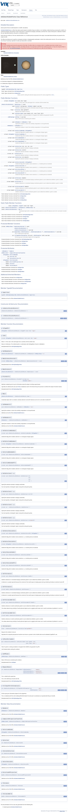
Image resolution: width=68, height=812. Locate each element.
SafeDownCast (22, 207)
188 (10, 767)
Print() (19, 386)
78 (8, 79)
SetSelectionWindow (20, 130)
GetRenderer (18, 125)
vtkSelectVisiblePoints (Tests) (10, 76)
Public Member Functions (51, 15)
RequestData (17, 231)
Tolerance (12, 263)
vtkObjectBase (23, 200)
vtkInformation (25, 231)
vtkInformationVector (36, 231)
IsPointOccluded (19, 113)
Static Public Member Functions (61, 15)
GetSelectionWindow (20, 134)
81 (9, 298)
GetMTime (17, 117)
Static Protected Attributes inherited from (14, 283)
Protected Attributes (57, 17)
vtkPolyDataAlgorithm (11, 89)
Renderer (12, 251)
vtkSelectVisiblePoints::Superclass (26, 294)
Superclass (19, 89)
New (19, 209)
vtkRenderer (25, 122)
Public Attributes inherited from (12, 277)
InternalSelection (14, 258)
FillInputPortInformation (20, 235)
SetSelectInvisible (20, 162)
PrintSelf (17, 106)
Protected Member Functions (48, 17)
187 (10, 757)
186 (10, 746)
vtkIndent (30, 106)
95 (9, 412)
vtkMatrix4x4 (5, 252)
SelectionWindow (14, 254)
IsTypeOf (21, 205)
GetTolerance (18, 181)
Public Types (44, 15)
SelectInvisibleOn (19, 169)
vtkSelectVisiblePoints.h (12, 20)
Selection (12, 256)
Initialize (17, 109)
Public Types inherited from (13, 91)
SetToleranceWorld (19, 186)
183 (10, 725)
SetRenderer (18, 122)
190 (10, 789)
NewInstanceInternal (19, 226)
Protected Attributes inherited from (13, 267)
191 (10, 799)
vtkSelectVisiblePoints (6, 30)
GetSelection (18, 153)
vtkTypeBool (11, 100)
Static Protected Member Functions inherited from (16, 279)
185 (10, 735)
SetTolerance (18, 177)
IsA (16, 100)
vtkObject (22, 198)
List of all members (64, 17)
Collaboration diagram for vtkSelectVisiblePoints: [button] (12, 83)
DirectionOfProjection (15, 261)
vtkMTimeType (11, 117)
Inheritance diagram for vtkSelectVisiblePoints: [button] (12, 81)
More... (53, 94)
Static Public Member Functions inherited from (17, 214)
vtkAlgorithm (17, 93)
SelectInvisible (14, 260)
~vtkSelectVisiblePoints (20, 230)
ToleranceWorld (13, 265)
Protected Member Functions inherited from (17, 239)
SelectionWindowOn (19, 137)
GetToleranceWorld (19, 190)
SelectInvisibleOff (20, 172)
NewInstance (18, 104)
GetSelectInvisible (20, 165)
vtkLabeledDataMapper (15, 48)
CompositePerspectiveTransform (17, 252)
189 (10, 778)
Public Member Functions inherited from (16, 194)
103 (10, 426)
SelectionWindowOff (20, 141)
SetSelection (18, 146)
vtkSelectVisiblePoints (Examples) (11, 53)
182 (10, 714)
